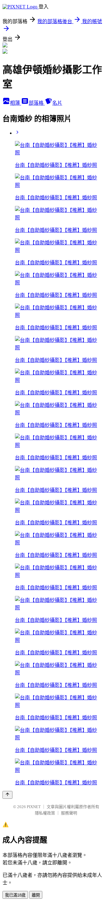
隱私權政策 (45, 813)
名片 (57, 103)
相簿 (15, 103)
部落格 (37, 103)
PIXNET (34, 806)
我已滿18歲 (15, 895)
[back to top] (7, 795)
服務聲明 (69, 813)
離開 (36, 895)
